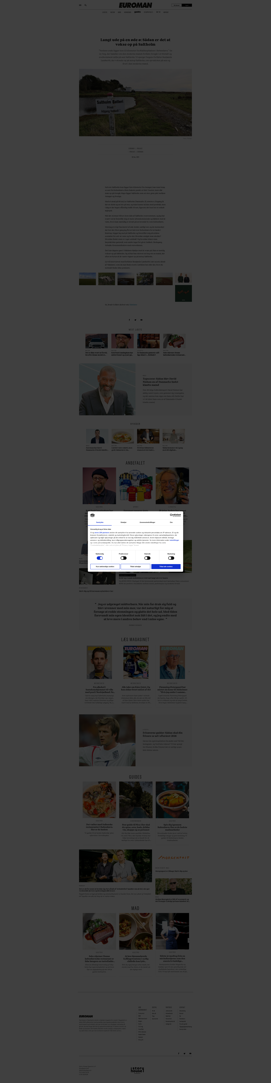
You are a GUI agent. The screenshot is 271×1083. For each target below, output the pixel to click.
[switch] (124, 558)
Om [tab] (171, 522)
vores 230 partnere (102, 532)
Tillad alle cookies (166, 566)
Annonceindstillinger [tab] (147, 522)
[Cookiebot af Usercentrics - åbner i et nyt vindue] (171, 515)
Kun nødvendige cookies (105, 566)
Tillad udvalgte (135, 566)
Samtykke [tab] (99, 522)
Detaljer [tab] (124, 522)
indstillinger (174, 540)
